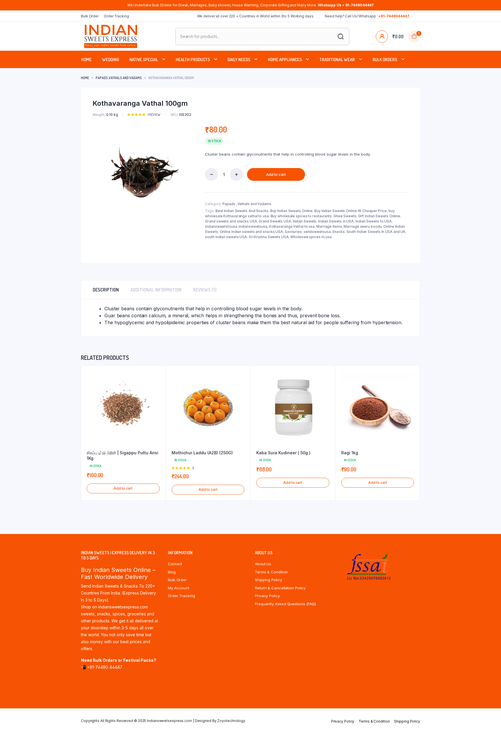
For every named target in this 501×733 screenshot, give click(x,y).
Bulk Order (90, 16)
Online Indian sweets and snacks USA (251, 231)
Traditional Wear (337, 59)
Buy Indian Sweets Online (291, 211)
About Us (263, 563)
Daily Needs (239, 59)
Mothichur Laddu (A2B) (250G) (202, 452)
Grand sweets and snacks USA (231, 221)
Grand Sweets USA (275, 221)
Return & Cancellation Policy (280, 588)
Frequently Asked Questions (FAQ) (285, 603)
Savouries (293, 231)
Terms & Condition (271, 572)
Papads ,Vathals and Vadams (119, 78)
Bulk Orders (385, 59)
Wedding (110, 59)
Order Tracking (116, 16)
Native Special (143, 59)
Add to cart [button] (123, 488)
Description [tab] (106, 290)
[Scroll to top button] (488, 720)
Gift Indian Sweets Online (379, 216)
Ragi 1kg (349, 452)
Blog (172, 572)
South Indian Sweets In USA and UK (376, 231)
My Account (178, 588)
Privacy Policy (267, 595)
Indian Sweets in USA (336, 221)
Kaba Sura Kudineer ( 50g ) (283, 452)
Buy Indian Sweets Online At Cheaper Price (350, 211)
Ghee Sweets (344, 216)
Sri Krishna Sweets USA (269, 237)
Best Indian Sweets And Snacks (241, 211)
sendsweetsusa (317, 231)
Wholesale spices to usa (311, 237)
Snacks (338, 231)
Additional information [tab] (155, 290)
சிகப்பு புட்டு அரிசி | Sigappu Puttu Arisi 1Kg (122, 455)
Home (86, 59)
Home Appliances (285, 59)
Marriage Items (329, 226)
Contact (175, 563)
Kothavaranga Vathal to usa (292, 226)
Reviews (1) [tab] (205, 290)
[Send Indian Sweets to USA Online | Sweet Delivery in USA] (110, 36)
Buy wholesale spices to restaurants (301, 216)
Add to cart (276, 174)
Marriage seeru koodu (363, 226)
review (154, 114)
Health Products (193, 59)
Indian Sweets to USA (373, 221)
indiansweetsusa (253, 226)
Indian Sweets (305, 221)
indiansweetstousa (221, 226)
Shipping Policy (268, 579)
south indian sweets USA (226, 237)
